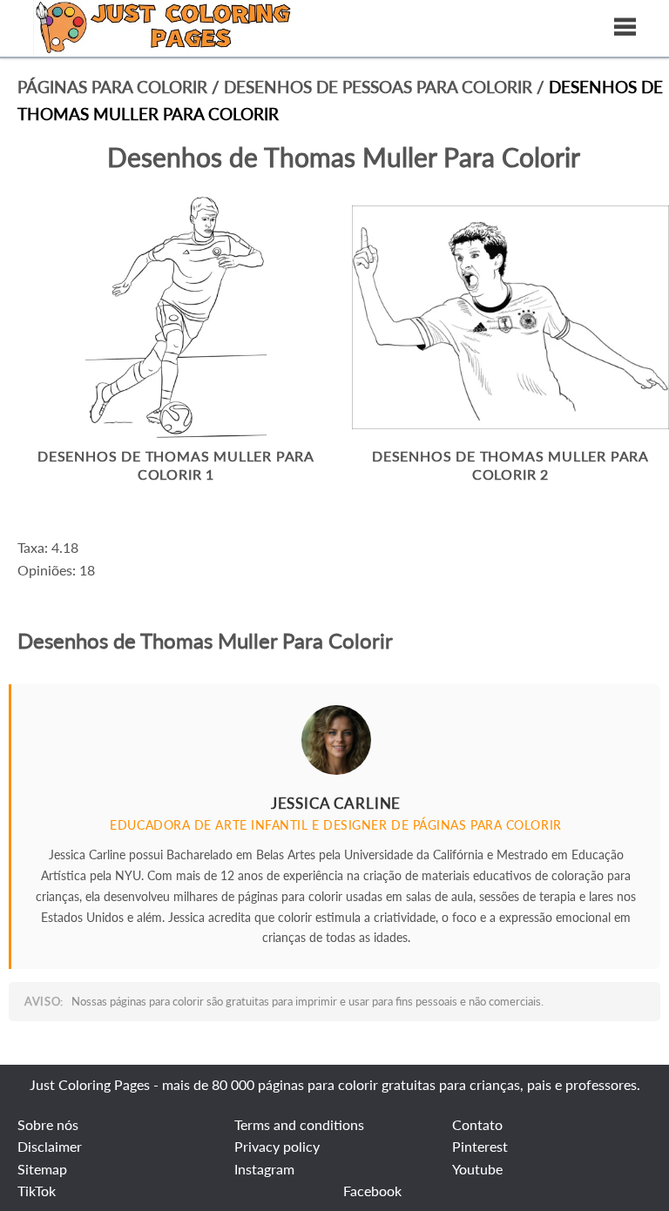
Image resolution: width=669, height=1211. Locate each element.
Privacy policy (277, 1146)
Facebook (372, 1190)
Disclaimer (49, 1146)
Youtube (477, 1169)
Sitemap (42, 1169)
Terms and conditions (299, 1124)
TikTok (36, 1190)
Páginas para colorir (112, 87)
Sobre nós (47, 1124)
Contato (477, 1124)
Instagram (264, 1169)
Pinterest (480, 1146)
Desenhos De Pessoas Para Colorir (380, 87)
